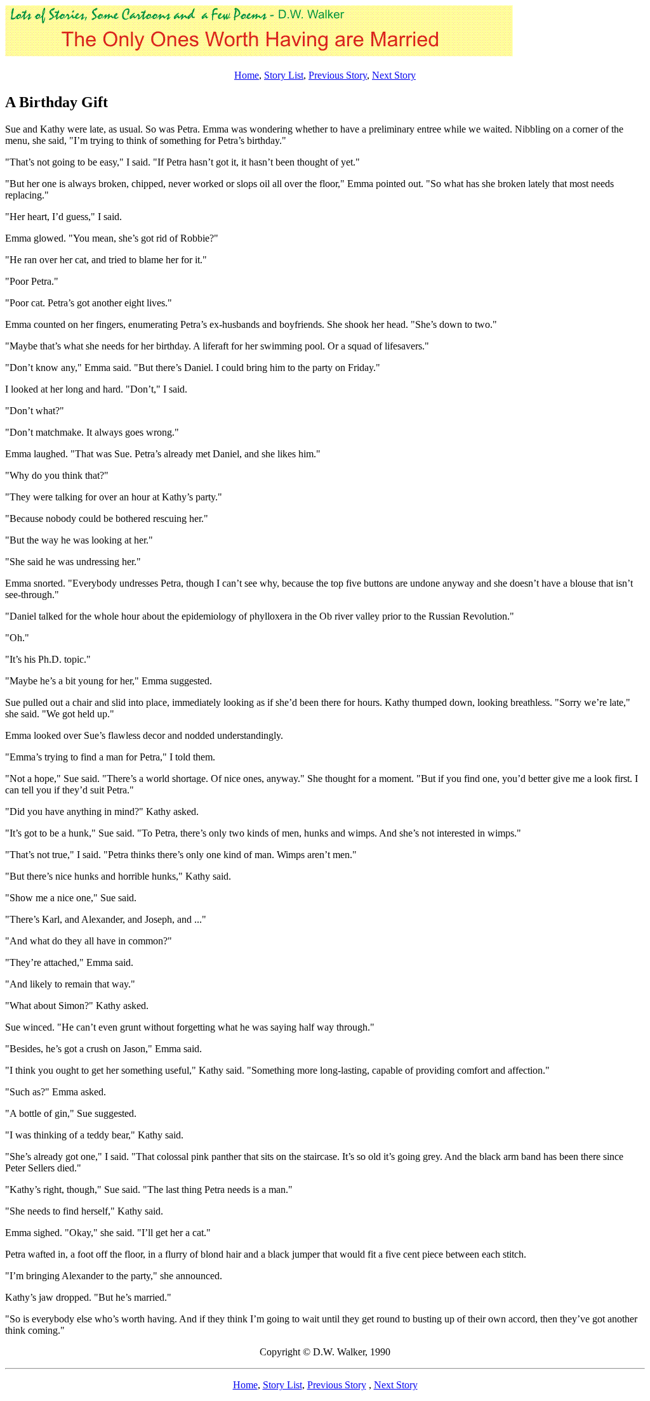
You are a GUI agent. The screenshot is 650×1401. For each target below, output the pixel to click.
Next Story (394, 75)
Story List (283, 75)
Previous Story (337, 75)
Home (246, 75)
